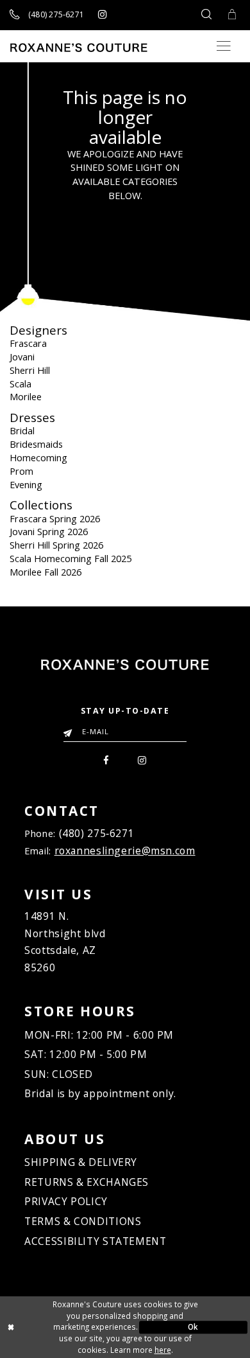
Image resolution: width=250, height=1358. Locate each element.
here (162, 1350)
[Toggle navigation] (223, 46)
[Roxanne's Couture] (79, 47)
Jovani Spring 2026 (49, 531)
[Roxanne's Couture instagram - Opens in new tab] (102, 15)
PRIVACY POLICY (66, 1201)
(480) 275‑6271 (97, 833)
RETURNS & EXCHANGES (86, 1182)
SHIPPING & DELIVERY (80, 1162)
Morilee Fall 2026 (45, 571)
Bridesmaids (36, 443)
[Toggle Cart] (232, 15)
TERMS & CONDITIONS (82, 1221)
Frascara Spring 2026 (55, 518)
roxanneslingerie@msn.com (125, 850)
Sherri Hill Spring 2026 (56, 544)
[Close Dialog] (57, 1327)
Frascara (28, 343)
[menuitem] (106, 759)
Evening (26, 484)
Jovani (22, 356)
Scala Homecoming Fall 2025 (70, 558)
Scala (20, 383)
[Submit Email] (70, 729)
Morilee (26, 396)
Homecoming (38, 457)
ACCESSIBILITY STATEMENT (95, 1241)
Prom (21, 470)
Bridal (22, 430)
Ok (193, 1326)
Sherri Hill (30, 370)
